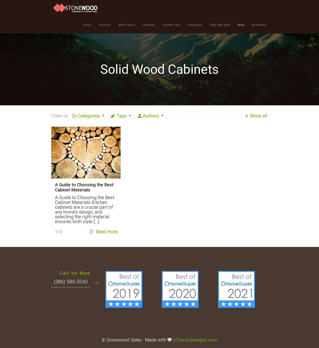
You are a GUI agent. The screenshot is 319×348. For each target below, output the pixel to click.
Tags (122, 116)
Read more (107, 231)
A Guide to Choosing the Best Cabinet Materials (84, 187)
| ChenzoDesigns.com (195, 340)
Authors (151, 116)
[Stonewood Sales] (76, 8)
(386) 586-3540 (71, 282)
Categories (89, 116)
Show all (258, 116)
